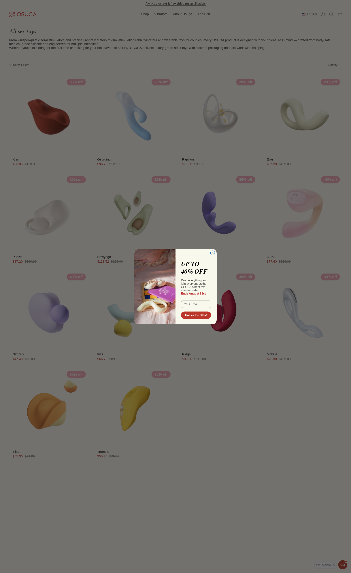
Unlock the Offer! (196, 315)
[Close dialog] (212, 253)
